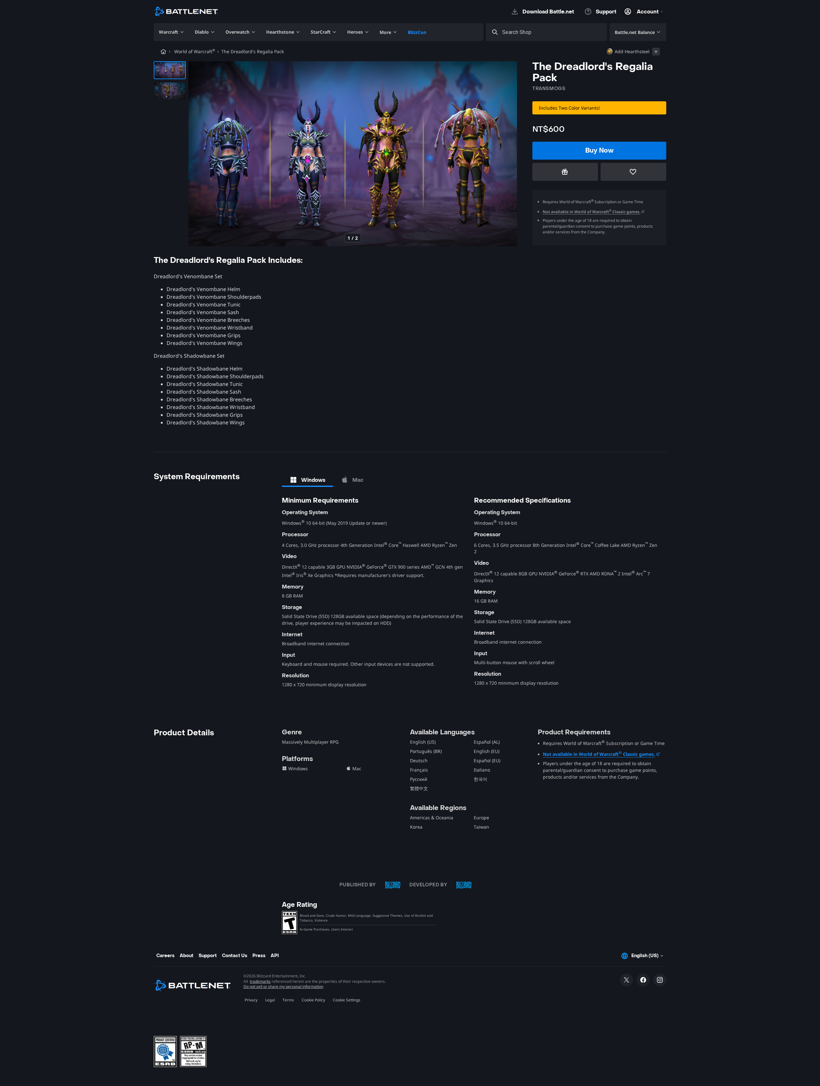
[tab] (307, 480)
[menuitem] (172, 32)
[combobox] (552, 32)
